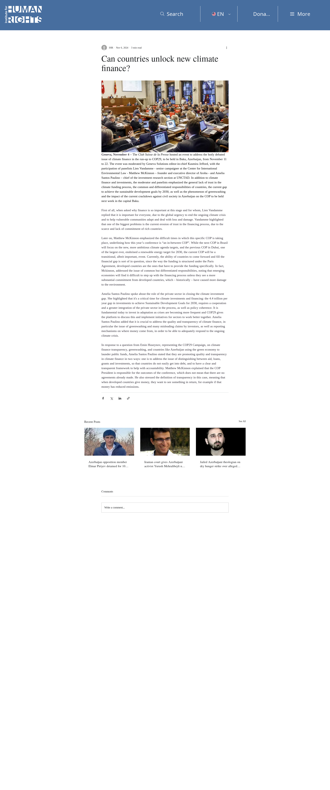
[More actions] (226, 48)
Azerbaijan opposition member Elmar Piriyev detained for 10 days (108, 464)
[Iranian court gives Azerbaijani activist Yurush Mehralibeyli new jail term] (165, 442)
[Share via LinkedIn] (120, 398)
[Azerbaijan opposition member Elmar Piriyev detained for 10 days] (109, 442)
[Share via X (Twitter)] (111, 398)
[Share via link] (128, 398)
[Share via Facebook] (103, 398)
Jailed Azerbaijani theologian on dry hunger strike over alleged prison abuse (220, 464)
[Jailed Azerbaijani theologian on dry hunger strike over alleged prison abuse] (221, 442)
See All (242, 421)
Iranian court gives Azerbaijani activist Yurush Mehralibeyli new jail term (164, 464)
